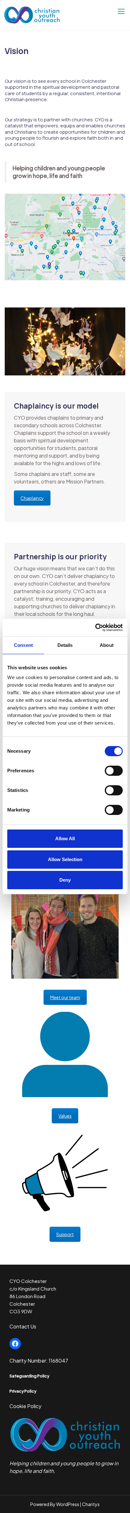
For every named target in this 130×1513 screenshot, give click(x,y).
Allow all (65, 838)
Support (65, 1234)
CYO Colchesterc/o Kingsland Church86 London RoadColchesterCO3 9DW (32, 1296)
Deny (65, 880)
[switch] (114, 771)
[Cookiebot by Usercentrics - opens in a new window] (95, 627)
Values (65, 1116)
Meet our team (65, 997)
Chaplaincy (32, 498)
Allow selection (65, 859)
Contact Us (22, 1326)
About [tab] (107, 645)
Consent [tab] (23, 645)
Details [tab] (65, 645)
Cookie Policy (25, 1406)
